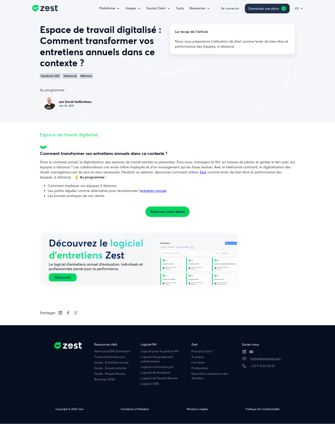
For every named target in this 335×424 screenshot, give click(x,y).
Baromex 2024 (104, 379)
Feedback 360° (50, 76)
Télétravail (70, 76)
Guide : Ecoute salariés (110, 368)
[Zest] (44, 8)
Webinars (86, 76)
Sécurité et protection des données (209, 376)
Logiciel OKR (150, 384)
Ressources (197, 8)
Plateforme (107, 8)
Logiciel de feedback (155, 372)
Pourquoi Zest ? (202, 351)
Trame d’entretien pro (109, 357)
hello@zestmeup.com (265, 358)
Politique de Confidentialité (263, 409)
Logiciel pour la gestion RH (160, 351)
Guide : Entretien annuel (111, 362)
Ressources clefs (105, 344)
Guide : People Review (110, 374)
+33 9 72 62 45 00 (262, 366)
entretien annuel (153, 190)
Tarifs (180, 8)
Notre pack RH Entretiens (112, 351)
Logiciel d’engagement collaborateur (157, 359)
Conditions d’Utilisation (135, 409)
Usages (131, 8)
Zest (202, 172)
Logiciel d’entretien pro (157, 367)
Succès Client (156, 8)
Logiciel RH (149, 344)
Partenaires (199, 368)
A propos (197, 357)
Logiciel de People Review (159, 378)
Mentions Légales (197, 409)
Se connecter (230, 8)
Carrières (198, 362)
